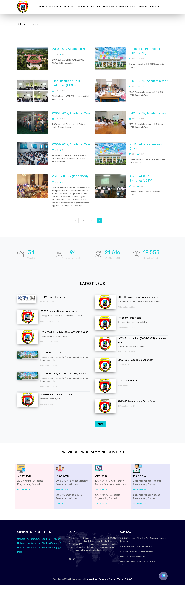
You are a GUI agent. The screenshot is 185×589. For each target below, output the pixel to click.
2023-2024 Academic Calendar (135, 359)
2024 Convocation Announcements (138, 297)
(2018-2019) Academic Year (148, 81)
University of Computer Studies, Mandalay (39, 539)
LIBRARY (94, 7)
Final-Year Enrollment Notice (56, 394)
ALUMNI (122, 7)
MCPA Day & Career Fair (53, 297)
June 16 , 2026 (48, 302)
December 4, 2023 (127, 406)
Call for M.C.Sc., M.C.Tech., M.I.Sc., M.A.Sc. (63, 373)
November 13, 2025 (50, 342)
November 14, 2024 (127, 307)
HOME (42, 7)
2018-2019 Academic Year (70, 49)
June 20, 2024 (125, 365)
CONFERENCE (108, 7)
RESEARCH (81, 7)
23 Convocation (127, 380)
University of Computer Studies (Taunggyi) (39, 547)
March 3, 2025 (48, 404)
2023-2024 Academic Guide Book (137, 401)
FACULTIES (68, 7)
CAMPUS (153, 7)
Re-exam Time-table (129, 317)
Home (23, 24)
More (100, 424)
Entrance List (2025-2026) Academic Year (64, 332)
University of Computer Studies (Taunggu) (39, 543)
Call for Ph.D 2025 (50, 352)
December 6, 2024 (127, 385)
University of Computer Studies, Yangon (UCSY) (109, 579)
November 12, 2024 (127, 328)
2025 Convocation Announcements (60, 311)
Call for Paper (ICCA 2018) (70, 176)
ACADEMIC (54, 7)
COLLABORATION (138, 7)
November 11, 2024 (127, 352)
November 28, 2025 (50, 321)
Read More (22, 489)
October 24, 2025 (49, 366)
